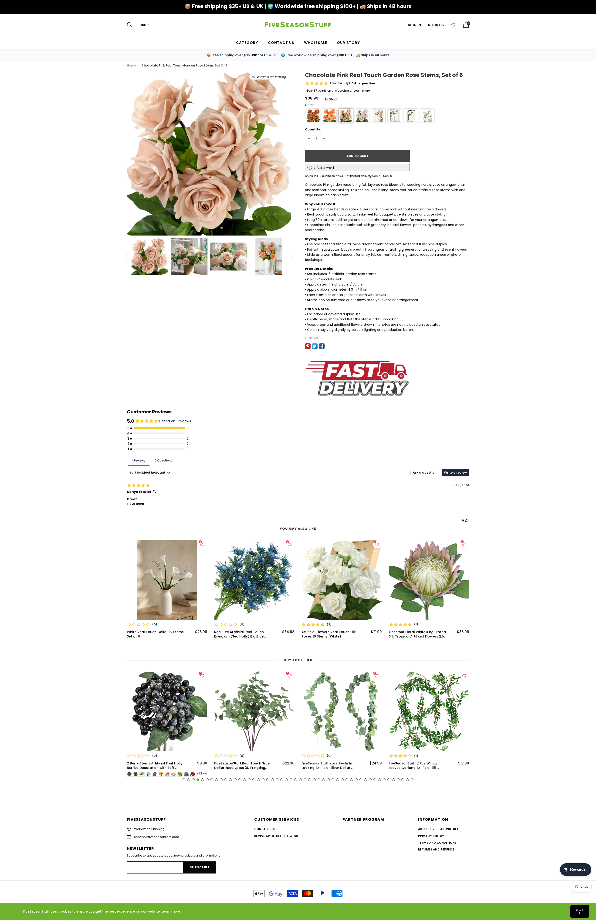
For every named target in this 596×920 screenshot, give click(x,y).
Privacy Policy (431, 836)
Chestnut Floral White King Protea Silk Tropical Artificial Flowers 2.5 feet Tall (417, 634)
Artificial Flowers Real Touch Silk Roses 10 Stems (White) (328, 634)
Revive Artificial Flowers (276, 836)
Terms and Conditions (437, 843)
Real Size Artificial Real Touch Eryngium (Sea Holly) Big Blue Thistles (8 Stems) (239, 634)
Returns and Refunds (436, 849)
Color (309, 105)
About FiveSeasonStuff (438, 829)
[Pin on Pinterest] (308, 346)
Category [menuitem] (247, 42)
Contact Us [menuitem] (281, 42)
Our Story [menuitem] (348, 42)
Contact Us (264, 829)
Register (436, 25)
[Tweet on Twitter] (315, 346)
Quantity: (313, 129)
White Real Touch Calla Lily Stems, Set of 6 (155, 634)
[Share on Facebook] (322, 346)
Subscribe (199, 867)
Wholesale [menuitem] (315, 42)
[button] (313, 116)
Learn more (171, 911)
